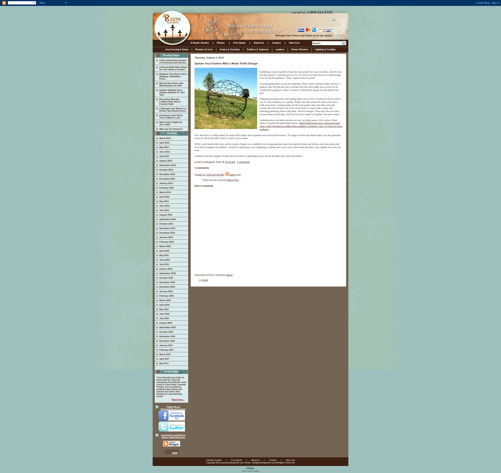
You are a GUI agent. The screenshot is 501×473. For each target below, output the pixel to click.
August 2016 (165, 323)
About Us (259, 43)
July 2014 (164, 210)
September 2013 (167, 165)
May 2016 (164, 309)
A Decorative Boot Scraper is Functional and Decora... (173, 61)
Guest (232, 174)
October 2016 (166, 332)
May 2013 (164, 147)
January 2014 (166, 183)
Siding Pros (233, 180)
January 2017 (166, 345)
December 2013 (167, 179)
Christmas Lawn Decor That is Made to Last (171, 116)
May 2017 (164, 363)
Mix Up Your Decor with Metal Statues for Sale (171, 84)
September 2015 (167, 273)
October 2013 (166, 170)
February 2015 (166, 242)
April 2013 (164, 143)
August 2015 (165, 269)
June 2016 (164, 314)
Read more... (178, 399)
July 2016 (164, 318)
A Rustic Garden (199, 43)
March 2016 (165, 300)
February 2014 (166, 188)
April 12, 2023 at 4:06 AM (210, 174)
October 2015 (166, 278)
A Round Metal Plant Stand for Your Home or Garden (173, 68)
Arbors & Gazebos (229, 49)
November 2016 (167, 336)
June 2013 (164, 152)
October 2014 (166, 224)
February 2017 (166, 350)
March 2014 (165, 192)
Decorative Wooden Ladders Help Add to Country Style (170, 101)
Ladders (280, 49)
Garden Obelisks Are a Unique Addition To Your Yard (172, 92)
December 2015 (167, 287)
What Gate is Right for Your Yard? (170, 123)
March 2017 (165, 354)
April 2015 (164, 251)
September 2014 (167, 219)
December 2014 (167, 233)
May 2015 (164, 255)
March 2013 (165, 138)
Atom (175, 453)
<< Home (203, 280)
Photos (221, 43)
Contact (276, 43)
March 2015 (165, 246)
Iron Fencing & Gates (177, 49)
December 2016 (167, 341)
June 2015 (164, 260)
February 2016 (166, 296)
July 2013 (164, 156)
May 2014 (164, 201)
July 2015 (164, 264)
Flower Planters (299, 49)
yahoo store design (250, 471)
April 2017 (164, 359)
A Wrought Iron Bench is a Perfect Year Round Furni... (173, 109)
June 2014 (164, 206)
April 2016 (164, 305)
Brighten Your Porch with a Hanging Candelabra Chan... (173, 76)
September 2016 (167, 327)
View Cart (294, 43)
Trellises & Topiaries (257, 49)
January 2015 (166, 237)
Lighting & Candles (325, 49)
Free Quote (239, 43)
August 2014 (165, 215)
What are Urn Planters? (171, 129)
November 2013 (167, 174)
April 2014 (164, 197)
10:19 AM (230, 162)
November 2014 (167, 228)
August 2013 (165, 161)
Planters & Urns (204, 49)
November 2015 (167, 282)
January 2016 (166, 291)
